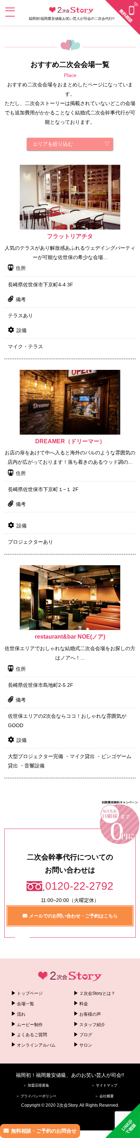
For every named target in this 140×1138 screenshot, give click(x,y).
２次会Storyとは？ (97, 993)
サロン (85, 1045)
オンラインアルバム (36, 1045)
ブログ (85, 1034)
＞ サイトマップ (104, 1085)
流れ (21, 1014)
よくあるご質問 (32, 1034)
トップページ (30, 993)
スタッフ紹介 (92, 1024)
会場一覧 (25, 1003)
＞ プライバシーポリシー (36, 1096)
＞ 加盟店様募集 (36, 1085)
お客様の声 (90, 1014)
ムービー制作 (30, 1024)
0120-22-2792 (79, 886)
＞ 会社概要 (104, 1096)
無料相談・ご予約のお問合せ (43, 1131)
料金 (83, 1003)
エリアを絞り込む (53, 144)
